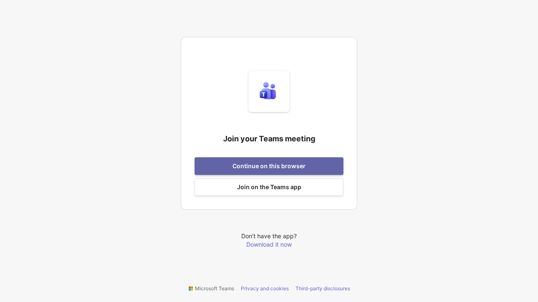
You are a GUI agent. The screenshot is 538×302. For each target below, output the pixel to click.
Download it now (269, 244)
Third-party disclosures (322, 288)
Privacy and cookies (265, 288)
